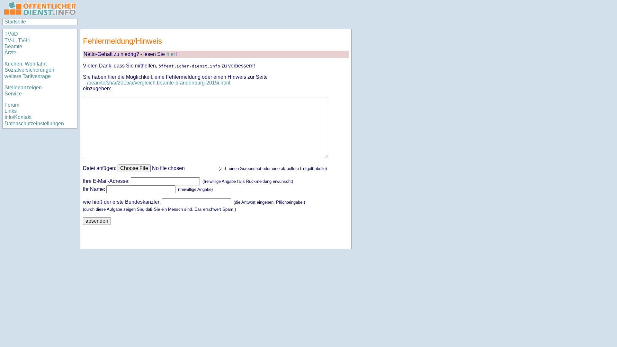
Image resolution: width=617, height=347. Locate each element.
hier (170, 54)
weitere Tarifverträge (27, 76)
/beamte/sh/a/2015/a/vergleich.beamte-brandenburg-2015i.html (158, 82)
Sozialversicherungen (29, 70)
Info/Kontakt (17, 117)
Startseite (15, 21)
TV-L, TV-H (17, 40)
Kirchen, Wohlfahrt (25, 64)
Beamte (13, 46)
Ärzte (10, 52)
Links (10, 111)
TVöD (11, 34)
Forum (11, 105)
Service (13, 93)
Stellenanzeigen (23, 87)
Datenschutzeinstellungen (34, 123)
